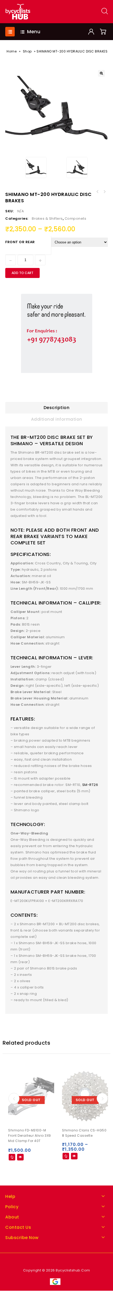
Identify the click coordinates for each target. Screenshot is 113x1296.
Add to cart (22, 273)
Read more (12, 1157)
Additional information (56, 419)
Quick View (20, 1157)
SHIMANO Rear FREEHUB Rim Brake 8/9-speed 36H (97, 192)
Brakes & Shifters (47, 218)
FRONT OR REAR (20, 241)
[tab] (56, 408)
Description (57, 408)
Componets (75, 218)
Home (12, 51)
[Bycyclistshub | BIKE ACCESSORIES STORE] (17, 11)
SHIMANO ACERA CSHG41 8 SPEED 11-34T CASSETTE (104, 192)
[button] (101, 73)
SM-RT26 (90, 784)
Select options (66, 1156)
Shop (27, 51)
